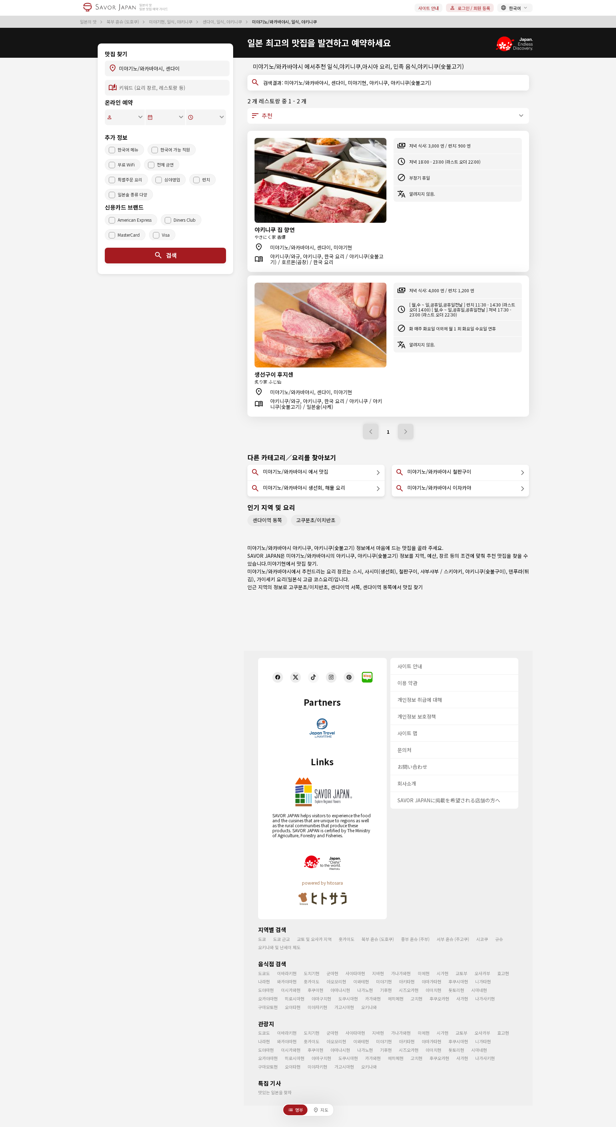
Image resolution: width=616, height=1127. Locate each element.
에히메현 (396, 998)
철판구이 (408, 571)
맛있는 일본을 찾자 (275, 1092)
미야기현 (276, 563)
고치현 (416, 998)
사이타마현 (355, 973)
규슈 (499, 939)
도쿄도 (264, 973)
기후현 (386, 990)
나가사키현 (485, 998)
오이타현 (293, 1007)
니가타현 (483, 981)
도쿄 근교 (281, 939)
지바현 (378, 973)
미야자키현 (317, 1007)
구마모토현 (268, 1007)
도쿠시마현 (348, 998)
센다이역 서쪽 (345, 587)
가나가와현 (401, 973)
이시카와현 (291, 990)
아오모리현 (336, 981)
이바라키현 (287, 973)
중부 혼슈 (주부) (415, 939)
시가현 (442, 973)
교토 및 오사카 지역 (314, 939)
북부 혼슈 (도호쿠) (123, 21)
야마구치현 (321, 998)
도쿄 (262, 939)
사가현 (462, 998)
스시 (357, 571)
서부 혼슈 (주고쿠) (453, 939)
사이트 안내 (428, 8)
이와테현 (361, 981)
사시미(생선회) (380, 571)
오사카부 (482, 973)
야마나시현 (340, 990)
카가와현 (373, 998)
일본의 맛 (89, 21)
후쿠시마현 (458, 981)
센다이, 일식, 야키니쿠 (222, 21)
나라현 (264, 981)
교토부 (461, 973)
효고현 (503, 973)
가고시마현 (344, 1007)
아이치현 (433, 990)
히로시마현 (294, 998)
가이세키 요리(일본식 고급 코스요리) (295, 579)
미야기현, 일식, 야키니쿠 (171, 21)
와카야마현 (287, 981)
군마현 (332, 973)
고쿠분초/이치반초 (315, 520)
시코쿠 (482, 939)
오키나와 (369, 1007)
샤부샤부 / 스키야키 (441, 571)
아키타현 (407, 981)
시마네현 (479, 990)
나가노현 (365, 990)
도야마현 (266, 990)
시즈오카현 (409, 990)
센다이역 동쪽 (267, 520)
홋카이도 (346, 939)
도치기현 (311, 973)
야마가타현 (431, 981)
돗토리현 (456, 990)
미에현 (424, 973)
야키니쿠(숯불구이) (485, 571)
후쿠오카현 (439, 998)
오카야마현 (268, 998)
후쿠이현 (315, 990)
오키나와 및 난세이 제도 (279, 947)
